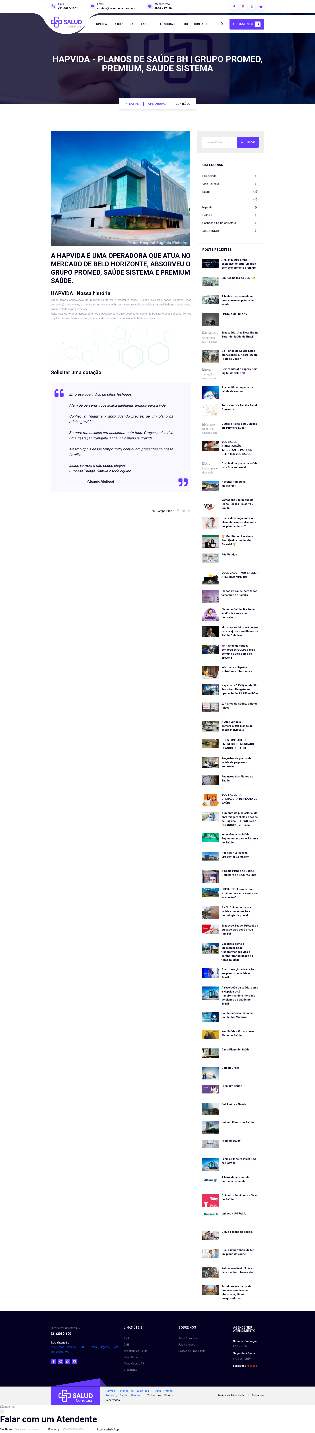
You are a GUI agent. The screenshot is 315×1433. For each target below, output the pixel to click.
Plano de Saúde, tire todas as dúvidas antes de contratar (238, 613)
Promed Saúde (231, 1140)
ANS (126, 1338)
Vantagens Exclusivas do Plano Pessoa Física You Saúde (237, 504)
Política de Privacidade (191, 1351)
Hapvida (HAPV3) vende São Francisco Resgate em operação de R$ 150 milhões (239, 689)
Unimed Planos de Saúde (237, 1122)
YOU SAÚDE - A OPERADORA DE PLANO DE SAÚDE (239, 798)
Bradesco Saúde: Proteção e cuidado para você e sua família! (239, 929)
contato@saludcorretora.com (116, 8)
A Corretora (123, 24)
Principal (101, 24)
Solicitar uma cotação (76, 372)
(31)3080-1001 (68, 8)
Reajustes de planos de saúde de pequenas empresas (236, 762)
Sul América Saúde (233, 1104)
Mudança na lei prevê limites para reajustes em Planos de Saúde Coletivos (239, 631)
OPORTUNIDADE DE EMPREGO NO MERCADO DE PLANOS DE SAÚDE (239, 744)
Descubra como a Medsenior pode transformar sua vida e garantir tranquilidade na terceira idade (237, 952)
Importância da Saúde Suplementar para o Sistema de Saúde (239, 838)
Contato (200, 24)
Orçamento (243, 24)
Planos (144, 24)
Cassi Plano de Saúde (235, 1049)
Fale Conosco (186, 1344)
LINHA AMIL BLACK (234, 314)
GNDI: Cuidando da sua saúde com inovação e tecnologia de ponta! (236, 911)
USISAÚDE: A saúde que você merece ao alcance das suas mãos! (239, 893)
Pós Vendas (229, 554)
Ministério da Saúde (135, 1351)
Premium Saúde (231, 1086)
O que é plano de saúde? (237, 1231)
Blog (184, 24)
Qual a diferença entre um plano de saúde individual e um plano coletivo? (238, 522)
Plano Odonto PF (134, 1357)
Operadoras (165, 24)
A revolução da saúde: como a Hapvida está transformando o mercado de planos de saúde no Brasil (239, 995)
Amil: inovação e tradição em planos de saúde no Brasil (237, 973)
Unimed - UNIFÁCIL (233, 1213)
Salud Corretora (187, 1338)
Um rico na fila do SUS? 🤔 (238, 278)
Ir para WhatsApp (108, 1429)
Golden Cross (230, 1067)
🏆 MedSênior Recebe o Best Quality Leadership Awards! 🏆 (237, 540)
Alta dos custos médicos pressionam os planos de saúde (237, 300)
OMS (126, 1344)
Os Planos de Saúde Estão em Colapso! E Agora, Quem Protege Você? (239, 354)
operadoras (157, 104)
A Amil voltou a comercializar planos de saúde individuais (237, 726)
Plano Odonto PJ (134, 1363)
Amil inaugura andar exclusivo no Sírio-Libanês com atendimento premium (238, 263)
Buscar (250, 142)
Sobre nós (258, 1395)
